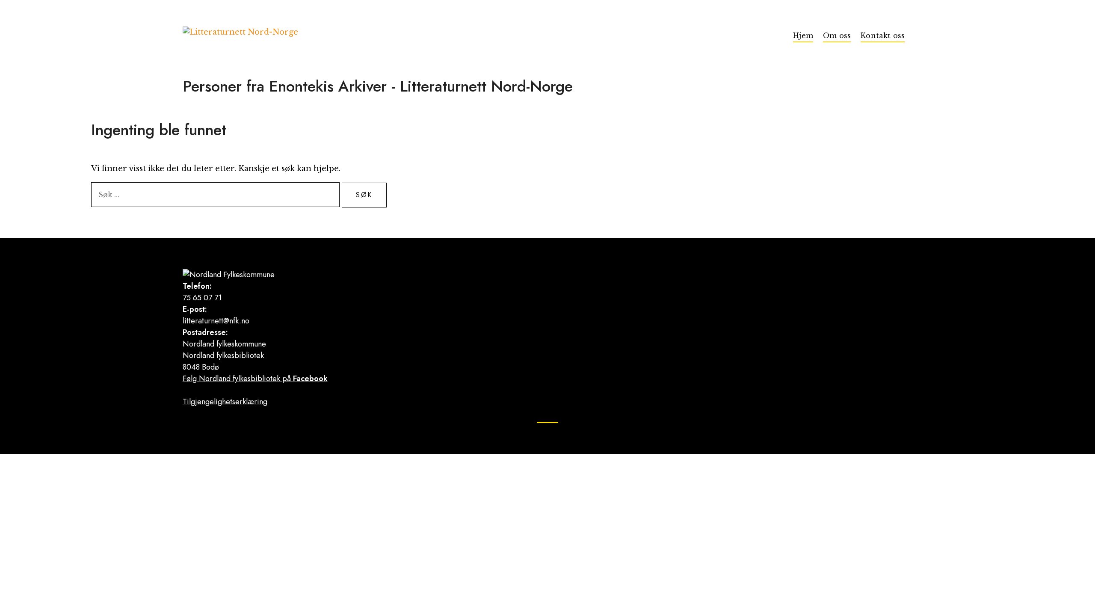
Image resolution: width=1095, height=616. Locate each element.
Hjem (803, 35)
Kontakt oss (883, 35)
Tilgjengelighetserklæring (225, 401)
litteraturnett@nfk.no (216, 320)
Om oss (837, 35)
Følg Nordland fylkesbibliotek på (255, 378)
